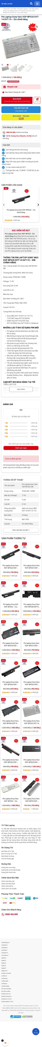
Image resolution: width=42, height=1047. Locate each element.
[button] (37, 27)
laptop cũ (3, 958)
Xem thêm (21, 389)
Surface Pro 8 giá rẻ (6, 996)
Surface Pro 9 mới (6, 993)
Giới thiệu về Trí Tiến (7, 851)
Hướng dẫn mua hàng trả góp (10, 870)
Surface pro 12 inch (6, 999)
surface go (4, 983)
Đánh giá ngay (21, 448)
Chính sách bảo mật (7, 881)
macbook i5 (4, 947)
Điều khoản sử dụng (7, 856)
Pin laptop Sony (12, 11)
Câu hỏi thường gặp (7, 858)
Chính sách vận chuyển (8, 888)
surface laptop (5, 986)
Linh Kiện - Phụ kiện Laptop (19, 9)
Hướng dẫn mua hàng (8, 867)
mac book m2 (4, 955)
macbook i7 (4, 950)
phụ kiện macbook (6, 988)
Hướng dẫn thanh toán (8, 872)
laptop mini (4, 970)
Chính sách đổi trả (7, 886)
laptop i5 (3, 963)
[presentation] (4, 204)
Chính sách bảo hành (8, 884)
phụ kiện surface (5, 991)
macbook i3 (4, 945)
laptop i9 (3, 968)
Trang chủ (6, 9)
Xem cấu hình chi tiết (20, 530)
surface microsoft (6, 973)
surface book (4, 981)
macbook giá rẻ (5, 942)
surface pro (4, 978)
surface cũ (4, 976)
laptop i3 (3, 960)
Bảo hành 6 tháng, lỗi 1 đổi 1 (15, 92)
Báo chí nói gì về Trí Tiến (9, 854)
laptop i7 (3, 965)
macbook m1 (4, 952)
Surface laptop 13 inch (7, 1001)
